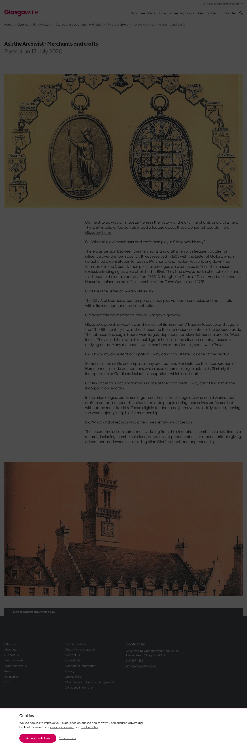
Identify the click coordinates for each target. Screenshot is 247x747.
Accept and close (38, 738)
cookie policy (89, 727)
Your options (67, 738)
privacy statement (62, 727)
